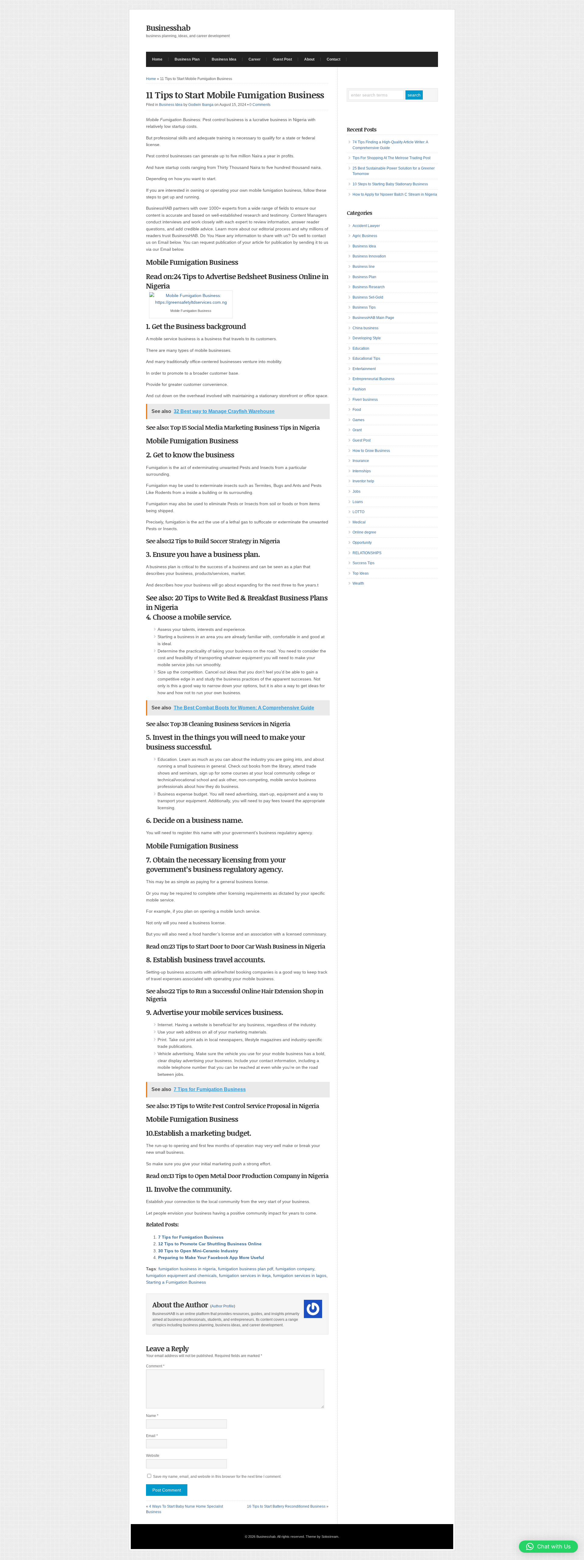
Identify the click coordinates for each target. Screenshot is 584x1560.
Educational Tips (366, 358)
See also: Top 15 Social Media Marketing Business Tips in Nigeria (233, 427)
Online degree (364, 532)
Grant (357, 430)
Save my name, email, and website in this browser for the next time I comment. (217, 1476)
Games (358, 420)
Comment (155, 1366)
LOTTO (358, 512)
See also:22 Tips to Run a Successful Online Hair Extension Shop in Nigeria (234, 995)
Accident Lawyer (366, 226)
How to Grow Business (371, 451)
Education (361, 348)
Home (157, 59)
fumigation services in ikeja (245, 1275)
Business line (364, 266)
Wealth (358, 583)
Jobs (356, 491)
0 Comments (259, 105)
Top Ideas (361, 573)
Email (152, 1436)
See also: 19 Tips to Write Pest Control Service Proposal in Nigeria (232, 1105)
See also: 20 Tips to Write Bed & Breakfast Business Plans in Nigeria (237, 602)
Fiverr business (365, 399)
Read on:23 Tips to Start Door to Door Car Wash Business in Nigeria (235, 946)
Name (152, 1416)
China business (365, 328)
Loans (358, 502)
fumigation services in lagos (299, 1275)
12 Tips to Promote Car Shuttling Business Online (210, 1243)
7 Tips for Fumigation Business (191, 1237)
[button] (548, 1547)
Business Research (369, 287)
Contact (333, 59)
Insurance (361, 461)
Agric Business (365, 236)
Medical (359, 522)
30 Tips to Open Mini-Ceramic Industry (198, 1250)
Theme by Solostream (322, 1536)
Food (357, 409)
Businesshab (168, 27)
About (309, 59)
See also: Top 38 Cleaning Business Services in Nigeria (218, 723)
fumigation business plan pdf (245, 1268)
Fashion (359, 389)
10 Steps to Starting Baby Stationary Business (390, 184)
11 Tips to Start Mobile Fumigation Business (235, 95)
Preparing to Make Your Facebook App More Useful (211, 1257)
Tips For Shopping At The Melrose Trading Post (391, 158)
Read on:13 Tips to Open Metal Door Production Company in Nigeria (237, 1175)
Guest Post (282, 59)
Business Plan (187, 59)
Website (152, 1455)
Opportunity (362, 542)
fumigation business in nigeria (187, 1268)
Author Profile (222, 1306)
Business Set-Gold (368, 297)
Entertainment (364, 369)
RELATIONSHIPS (367, 553)
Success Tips (363, 563)
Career (255, 59)
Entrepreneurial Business (374, 379)
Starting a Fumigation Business (176, 1282)
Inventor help (363, 481)
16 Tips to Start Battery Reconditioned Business (286, 1506)
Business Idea (224, 59)
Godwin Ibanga (201, 105)
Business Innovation (369, 256)
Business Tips (364, 307)
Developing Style (367, 338)
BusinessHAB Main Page (373, 318)
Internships (362, 471)
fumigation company (295, 1268)
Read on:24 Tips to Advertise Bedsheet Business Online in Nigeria (237, 281)
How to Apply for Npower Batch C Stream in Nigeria (395, 194)
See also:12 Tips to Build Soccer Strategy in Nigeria (213, 541)
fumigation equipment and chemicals (181, 1275)
